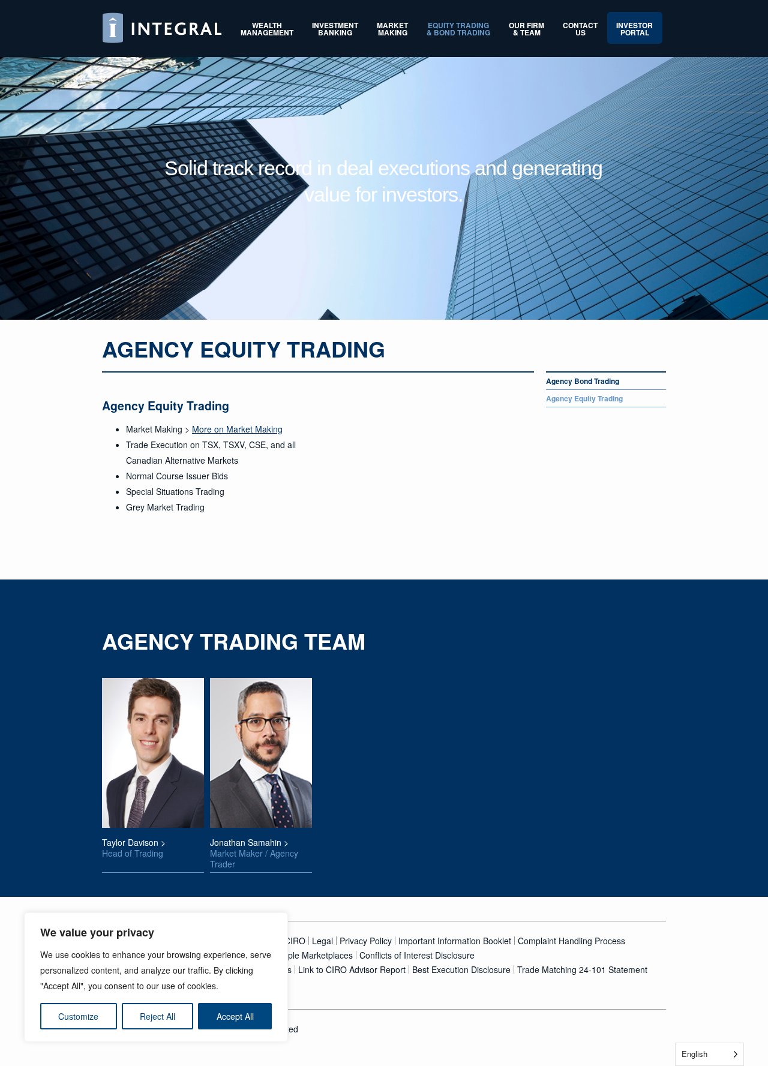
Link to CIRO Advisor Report (352, 969)
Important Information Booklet (454, 941)
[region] (156, 977)
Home (162, 27)
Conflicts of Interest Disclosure (417, 955)
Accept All (235, 1016)
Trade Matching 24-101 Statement (582, 969)
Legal (322, 941)
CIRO (294, 941)
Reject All (157, 1016)
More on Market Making (237, 429)
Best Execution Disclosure (461, 969)
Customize (78, 1016)
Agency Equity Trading (584, 398)
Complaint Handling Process (571, 941)
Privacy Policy (366, 941)
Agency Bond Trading (582, 381)
